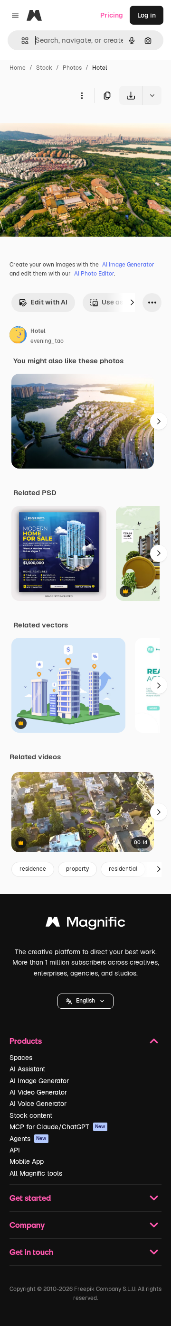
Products (26, 1041)
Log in (146, 15)
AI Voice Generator (38, 1103)
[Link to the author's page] (18, 336)
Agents (28, 1138)
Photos (72, 68)
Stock (44, 68)
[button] (85, 1001)
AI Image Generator (128, 264)
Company (27, 1225)
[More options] (81, 95)
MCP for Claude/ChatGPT (57, 1127)
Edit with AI (48, 302)
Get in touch (31, 1252)
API (15, 1150)
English (85, 1000)
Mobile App (27, 1161)
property (77, 869)
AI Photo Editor (94, 273)
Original (61, 126)
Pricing (111, 15)
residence (32, 869)
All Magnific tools (36, 1173)
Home (18, 68)
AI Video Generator (38, 1092)
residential (123, 869)
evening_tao (47, 341)
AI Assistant (27, 1069)
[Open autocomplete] (21, 40)
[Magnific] (85, 924)
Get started (30, 1198)
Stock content (31, 1115)
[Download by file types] (152, 95)
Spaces (21, 1057)
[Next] (132, 302)
